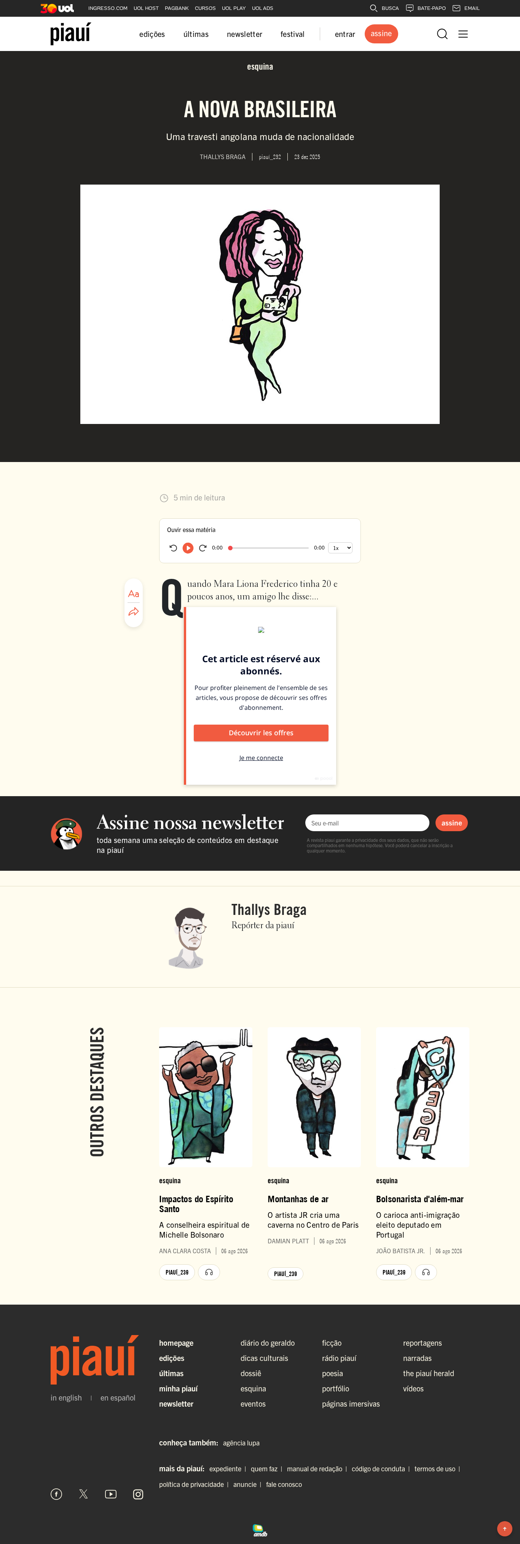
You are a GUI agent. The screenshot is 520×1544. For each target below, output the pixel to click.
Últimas (171, 1373)
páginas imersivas (351, 1403)
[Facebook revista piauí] (56, 1494)
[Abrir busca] (442, 34)
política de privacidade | (195, 1484)
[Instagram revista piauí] (138, 1494)
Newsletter (176, 1403)
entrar (345, 33)
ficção (331, 1342)
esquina (253, 1388)
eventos (253, 1403)
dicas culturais (264, 1357)
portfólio (335, 1388)
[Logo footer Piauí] (97, 1360)
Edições (171, 1357)
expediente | (229, 1468)
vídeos (413, 1388)
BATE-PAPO (432, 8)
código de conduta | (382, 1468)
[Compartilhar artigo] (133, 612)
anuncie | (249, 1484)
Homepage (176, 1342)
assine (452, 822)
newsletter (244, 33)
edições (152, 33)
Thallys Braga (269, 909)
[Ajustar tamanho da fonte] (133, 594)
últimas (196, 33)
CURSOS (205, 8)
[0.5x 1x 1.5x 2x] (340, 547)
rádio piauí (339, 1357)
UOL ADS (262, 8)
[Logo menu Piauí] (71, 33)
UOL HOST (146, 8)
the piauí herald (428, 1373)
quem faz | (268, 1468)
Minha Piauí (178, 1388)
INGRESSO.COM (108, 8)
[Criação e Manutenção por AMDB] (260, 1529)
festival (293, 33)
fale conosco (284, 1484)
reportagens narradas (422, 1350)
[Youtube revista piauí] (110, 1494)
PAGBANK (177, 8)
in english (66, 1397)
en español (118, 1397)
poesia (332, 1373)
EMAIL (472, 8)
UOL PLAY (234, 8)
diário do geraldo (268, 1342)
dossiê (251, 1373)
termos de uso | (439, 1468)
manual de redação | (318, 1468)
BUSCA (390, 8)
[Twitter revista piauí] (83, 1494)
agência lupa (241, 1442)
